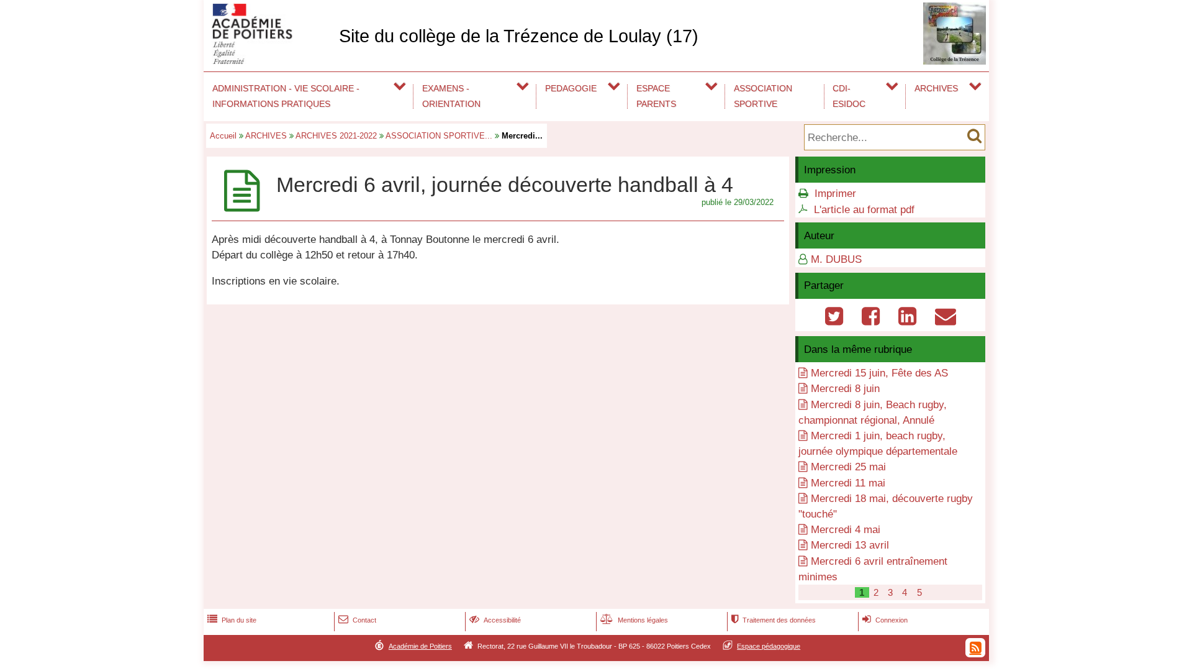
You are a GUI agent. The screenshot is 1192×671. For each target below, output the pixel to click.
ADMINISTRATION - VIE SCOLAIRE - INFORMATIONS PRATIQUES (285, 96)
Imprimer (835, 193)
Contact (357, 620)
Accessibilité (495, 620)
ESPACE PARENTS (656, 96)
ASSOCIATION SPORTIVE (763, 96)
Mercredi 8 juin (845, 389)
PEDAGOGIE (571, 88)
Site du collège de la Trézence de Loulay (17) (518, 36)
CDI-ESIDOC (849, 96)
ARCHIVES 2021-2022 (336, 135)
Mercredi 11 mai (848, 483)
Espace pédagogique (768, 646)
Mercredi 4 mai (845, 530)
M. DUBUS (836, 259)
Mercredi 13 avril (850, 545)
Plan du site (231, 620)
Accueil (223, 135)
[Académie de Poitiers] (269, 60)
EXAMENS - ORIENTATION (451, 96)
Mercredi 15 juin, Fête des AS (879, 373)
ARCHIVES (936, 88)
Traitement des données (773, 620)
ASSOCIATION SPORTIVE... (439, 135)
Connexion (885, 620)
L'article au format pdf (864, 210)
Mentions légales (634, 620)
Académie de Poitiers (420, 646)
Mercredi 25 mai (848, 467)
